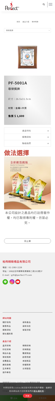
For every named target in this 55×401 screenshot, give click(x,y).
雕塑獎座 (27, 353)
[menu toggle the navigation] (50, 4)
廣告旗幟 (7, 364)
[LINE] (6, 282)
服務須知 (7, 329)
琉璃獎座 (27, 349)
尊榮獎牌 (35, 22)
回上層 (27, 240)
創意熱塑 (27, 357)
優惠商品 (7, 326)
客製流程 (27, 329)
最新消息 (27, 326)
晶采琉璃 (7, 345)
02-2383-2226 (15, 267)
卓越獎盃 (27, 360)
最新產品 (27, 322)
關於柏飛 (7, 322)
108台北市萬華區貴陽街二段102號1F (26, 271)
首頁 (18, 22)
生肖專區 (7, 368)
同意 (27, 395)
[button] (43, 4)
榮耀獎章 (27, 364)
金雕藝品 (7, 360)
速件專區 (7, 372)
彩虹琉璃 (7, 349)
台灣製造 (27, 368)
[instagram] (12, 281)
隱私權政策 (39, 391)
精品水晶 (7, 353)
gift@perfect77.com (21, 275)
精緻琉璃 (27, 345)
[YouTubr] (18, 281)
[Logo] (11, 5)
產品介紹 (26, 22)
